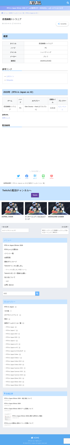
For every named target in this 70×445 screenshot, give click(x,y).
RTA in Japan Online (13, 354)
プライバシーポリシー (35, 441)
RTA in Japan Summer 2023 (16, 375)
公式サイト (10, 76)
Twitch (35, 195)
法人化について (9, 277)
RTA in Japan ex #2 (20, 183)
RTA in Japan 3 (12, 340)
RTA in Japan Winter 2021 (15, 378)
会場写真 (7, 257)
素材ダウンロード (10, 262)
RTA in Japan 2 (12, 330)
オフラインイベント (12, 315)
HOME (36, 438)
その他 (7, 311)
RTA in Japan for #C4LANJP (15, 351)
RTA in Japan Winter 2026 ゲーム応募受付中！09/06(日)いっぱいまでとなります (35, 8)
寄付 (7, 319)
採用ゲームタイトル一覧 (37, 183)
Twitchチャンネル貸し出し (13, 266)
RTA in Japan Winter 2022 (15, 382)
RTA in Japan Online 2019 (15, 361)
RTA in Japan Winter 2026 (13, 245)
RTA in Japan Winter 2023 (15, 385)
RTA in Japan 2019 (13, 334)
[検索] (37, 294)
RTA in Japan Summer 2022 (15, 371)
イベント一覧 (9, 253)
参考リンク (6, 118)
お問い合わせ (9, 285)
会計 (7, 281)
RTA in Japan (10, 307)
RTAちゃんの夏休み (11, 249)
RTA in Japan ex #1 (13, 344)
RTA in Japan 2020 (13, 337)
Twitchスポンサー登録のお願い (15, 273)
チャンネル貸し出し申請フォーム (16, 269)
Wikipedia (9, 80)
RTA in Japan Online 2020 (15, 364)
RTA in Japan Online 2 (14, 357)
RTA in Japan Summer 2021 (15, 368)
